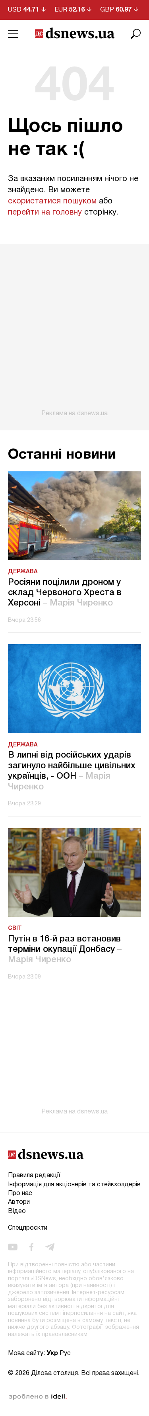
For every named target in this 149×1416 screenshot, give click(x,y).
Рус (65, 1353)
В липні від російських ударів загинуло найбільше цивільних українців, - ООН (71, 771)
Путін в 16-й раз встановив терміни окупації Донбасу (65, 949)
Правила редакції (34, 1175)
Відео (17, 1211)
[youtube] (12, 1246)
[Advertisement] (74, 330)
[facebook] (31, 1246)
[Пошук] (136, 34)
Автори (19, 1202)
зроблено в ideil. (38, 1397)
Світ (15, 928)
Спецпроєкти (27, 1228)
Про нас (20, 1193)
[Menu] (13, 34)
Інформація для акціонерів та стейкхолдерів (74, 1184)
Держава (23, 571)
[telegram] (49, 1246)
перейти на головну (45, 212)
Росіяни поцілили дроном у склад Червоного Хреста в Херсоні (65, 592)
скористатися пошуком (52, 201)
